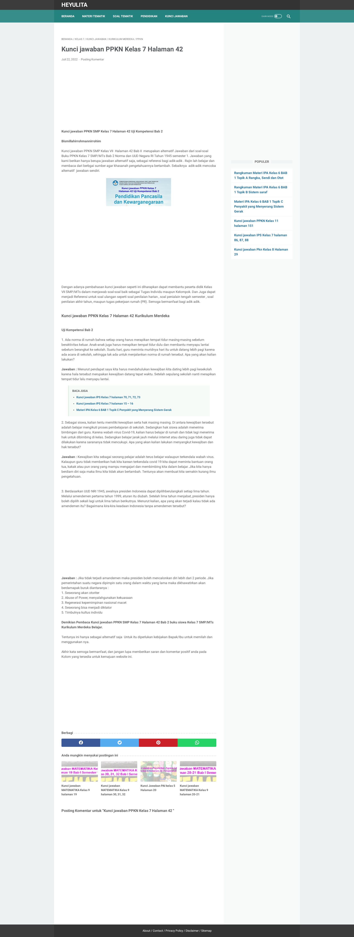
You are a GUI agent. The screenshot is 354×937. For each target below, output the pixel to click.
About (146, 930)
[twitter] (119, 743)
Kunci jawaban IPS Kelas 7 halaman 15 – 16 (104, 403)
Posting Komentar (92, 59)
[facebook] (80, 743)
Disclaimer (192, 930)
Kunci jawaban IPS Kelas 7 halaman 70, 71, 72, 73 (108, 397)
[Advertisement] (138, 95)
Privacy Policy (174, 930)
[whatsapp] (197, 743)
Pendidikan (149, 16)
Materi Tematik (93, 16)
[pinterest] (158, 743)
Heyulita (74, 4)
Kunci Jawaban (176, 16)
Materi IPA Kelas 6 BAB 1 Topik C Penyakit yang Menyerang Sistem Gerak (123, 410)
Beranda (67, 16)
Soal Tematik (123, 16)
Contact (158, 930)
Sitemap (206, 930)
